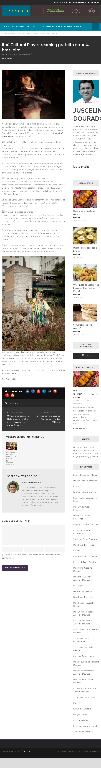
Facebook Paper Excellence (86, 562)
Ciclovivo (77, 486)
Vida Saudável (18, 27)
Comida (6, 27)
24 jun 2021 (6, 54)
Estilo (40, 27)
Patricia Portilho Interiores (85, 481)
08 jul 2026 (79, 335)
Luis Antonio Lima (88, 475)
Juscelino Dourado (22, 54)
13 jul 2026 (79, 298)
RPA (93, 697)
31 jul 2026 (79, 257)
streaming (14, 403)
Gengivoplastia (80, 714)
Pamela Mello (88, 656)
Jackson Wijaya (84, 709)
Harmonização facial (82, 591)
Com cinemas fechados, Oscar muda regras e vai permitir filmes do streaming (11, 458)
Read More (79, 429)
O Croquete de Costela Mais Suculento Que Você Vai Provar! (86, 288)
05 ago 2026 (80, 220)
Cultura (31, 27)
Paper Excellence (91, 539)
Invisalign (77, 586)
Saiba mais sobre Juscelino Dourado (64, 27)
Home (4, 33)
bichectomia (79, 641)
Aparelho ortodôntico (83, 732)
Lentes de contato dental (85, 556)
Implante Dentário (81, 720)
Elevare (76, 551)
